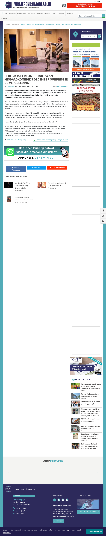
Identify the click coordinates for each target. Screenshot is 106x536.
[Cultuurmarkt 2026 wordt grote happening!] (75, 403)
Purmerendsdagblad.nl (32, 4)
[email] (103, 220)
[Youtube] (63, 500)
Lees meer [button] (7, 533)
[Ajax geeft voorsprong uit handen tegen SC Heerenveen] (75, 428)
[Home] (2, 13)
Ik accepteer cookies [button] (94, 531)
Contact (4, 18)
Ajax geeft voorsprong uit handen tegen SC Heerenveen (90, 428)
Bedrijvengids (21, 13)
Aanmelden (58, 521)
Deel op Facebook (16, 169)
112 (6, 13)
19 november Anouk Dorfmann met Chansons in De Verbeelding (24, 199)
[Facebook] (55, 500)
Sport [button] (54, 13)
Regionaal (40, 13)
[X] (59, 500)
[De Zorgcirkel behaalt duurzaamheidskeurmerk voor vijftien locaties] (75, 446)
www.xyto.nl (20, 513)
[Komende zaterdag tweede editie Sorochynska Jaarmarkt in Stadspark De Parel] (75, 386)
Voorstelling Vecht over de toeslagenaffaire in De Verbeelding (57, 185)
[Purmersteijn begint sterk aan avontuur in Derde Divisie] (75, 396)
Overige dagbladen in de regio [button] (88, 512)
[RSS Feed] (67, 500)
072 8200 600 (21, 508)
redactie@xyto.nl (21, 511)
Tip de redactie (59, 168)
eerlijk (24, 140)
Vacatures (69, 13)
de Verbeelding (62, 86)
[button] (5, 473)
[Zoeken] (103, 16)
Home (8, 24)
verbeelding (18, 140)
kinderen (10, 140)
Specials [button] (47, 13)
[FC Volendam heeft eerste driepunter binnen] (75, 421)
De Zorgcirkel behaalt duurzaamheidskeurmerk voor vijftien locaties (90, 446)
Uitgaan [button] (61, 13)
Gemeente (31, 13)
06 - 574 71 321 (45, 157)
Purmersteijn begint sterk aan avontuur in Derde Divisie (90, 396)
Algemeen (12, 13)
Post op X (37, 168)
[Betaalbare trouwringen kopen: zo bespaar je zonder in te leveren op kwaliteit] (75, 436)
